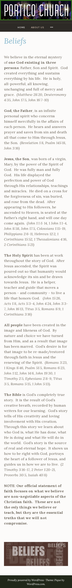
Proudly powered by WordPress (26, 580)
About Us (37, 27)
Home (21, 27)
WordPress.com (36, 584)
